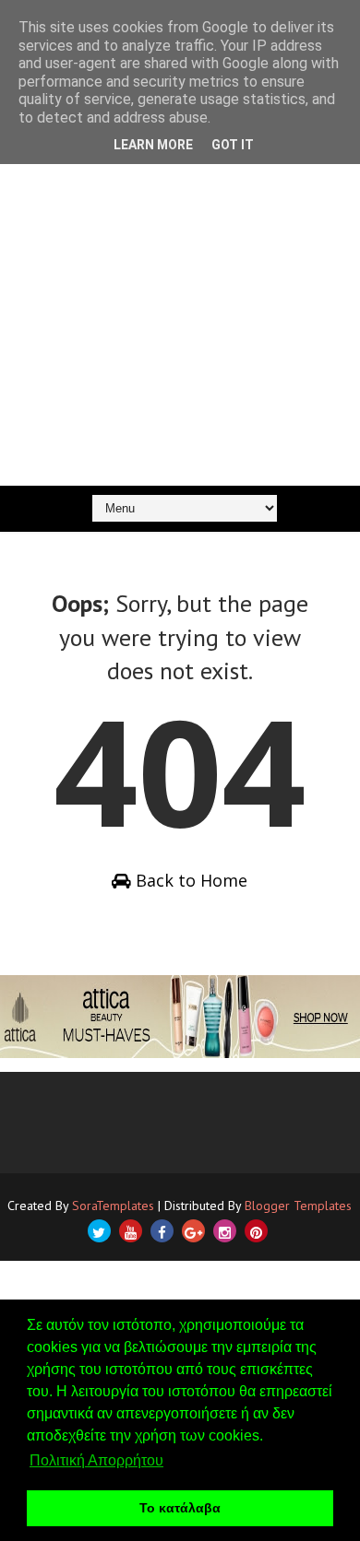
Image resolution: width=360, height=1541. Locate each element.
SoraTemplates (113, 1205)
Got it (232, 144)
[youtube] (130, 1230)
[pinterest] (256, 1230)
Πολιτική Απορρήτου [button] (96, 1460)
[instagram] (224, 1230)
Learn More (153, 144)
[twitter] (99, 1230)
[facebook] (162, 1230)
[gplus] (193, 1230)
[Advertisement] (180, 296)
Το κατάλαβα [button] (180, 1507)
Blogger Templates (298, 1205)
